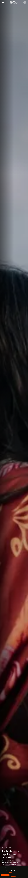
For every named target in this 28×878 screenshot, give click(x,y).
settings (10, 872)
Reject (13, 875)
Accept (5, 875)
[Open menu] (3, 2)
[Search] (24, 2)
